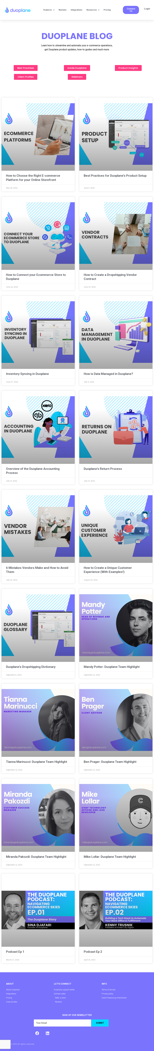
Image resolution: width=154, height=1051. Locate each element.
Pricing (107, 10)
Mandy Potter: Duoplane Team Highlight (112, 667)
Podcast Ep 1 (15, 951)
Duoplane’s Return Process (103, 469)
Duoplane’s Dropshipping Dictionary (30, 667)
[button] (131, 10)
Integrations (76, 10)
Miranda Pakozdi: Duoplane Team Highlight (36, 857)
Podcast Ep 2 (93, 951)
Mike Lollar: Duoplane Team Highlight (110, 857)
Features (47, 10)
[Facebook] (37, 1033)
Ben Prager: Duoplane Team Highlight (110, 762)
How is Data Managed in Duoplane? (108, 374)
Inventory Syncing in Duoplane (27, 374)
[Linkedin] (47, 1033)
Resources (91, 10)
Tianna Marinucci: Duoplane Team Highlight (36, 762)
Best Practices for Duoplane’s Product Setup (115, 175)
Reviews (62, 10)
